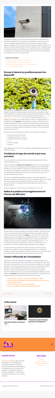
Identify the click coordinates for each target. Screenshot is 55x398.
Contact (41, 359)
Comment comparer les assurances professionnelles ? (24, 286)
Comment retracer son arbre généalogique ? (21, 284)
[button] (51, 344)
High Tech (6, 326)
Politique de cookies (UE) (41, 363)
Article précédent (7, 293)
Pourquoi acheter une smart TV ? (14, 323)
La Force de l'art (7, 361)
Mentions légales (41, 361)
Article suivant (48, 293)
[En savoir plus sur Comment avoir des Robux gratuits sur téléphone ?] (39, 311)
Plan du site (41, 365)
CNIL (45, 240)
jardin (10, 140)
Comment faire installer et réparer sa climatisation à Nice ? (25, 278)
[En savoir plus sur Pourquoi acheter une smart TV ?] (15, 312)
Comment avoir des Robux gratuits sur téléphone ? (38, 321)
